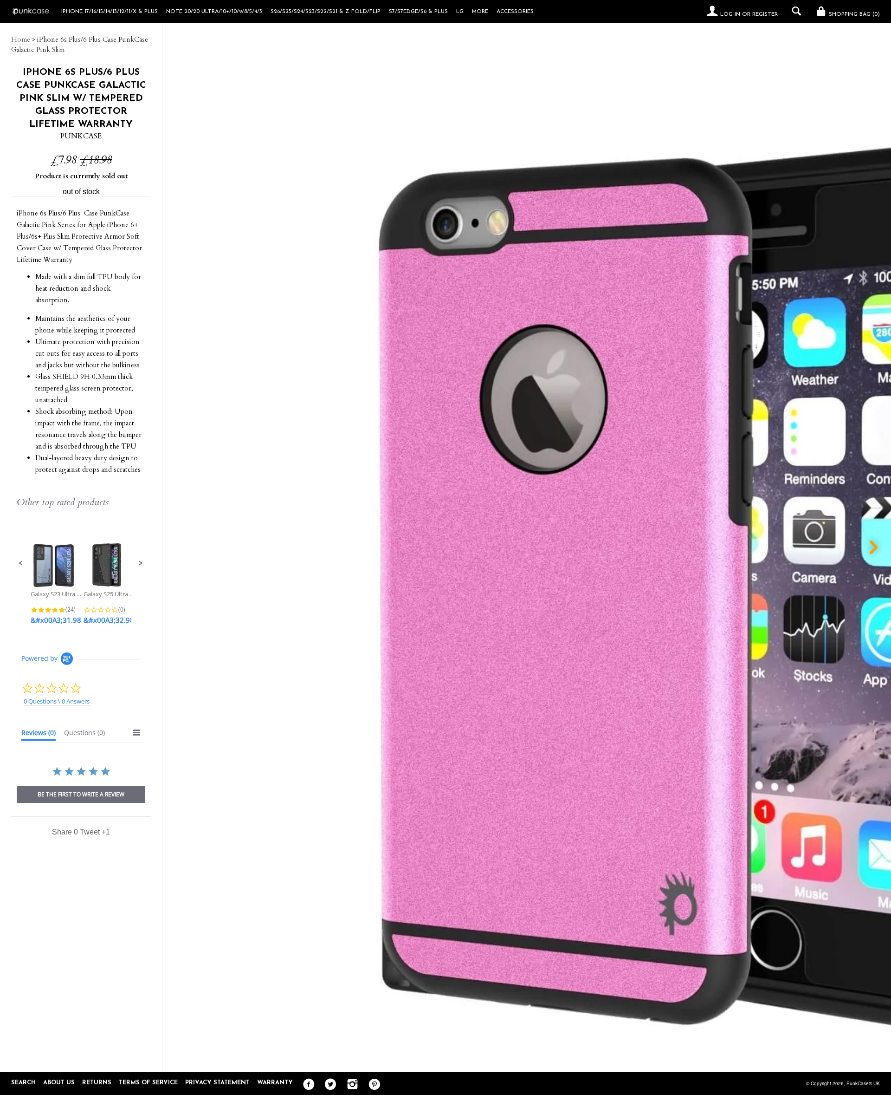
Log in (730, 14)
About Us (59, 1083)
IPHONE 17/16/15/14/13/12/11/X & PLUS (109, 11)
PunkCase (81, 136)
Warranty (275, 1083)
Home (20, 39)
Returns (96, 1083)
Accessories (515, 11)
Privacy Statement (217, 1083)
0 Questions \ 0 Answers (57, 701)
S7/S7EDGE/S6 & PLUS (418, 11)
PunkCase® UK (863, 1083)
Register (765, 14)
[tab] (38, 735)
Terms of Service (148, 1083)
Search (23, 1083)
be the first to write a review (81, 794)
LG (460, 11)
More (480, 11)
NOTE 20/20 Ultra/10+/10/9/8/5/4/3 (214, 11)
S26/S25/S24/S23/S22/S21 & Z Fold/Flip (326, 11)
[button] (21, 563)
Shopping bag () (853, 14)
